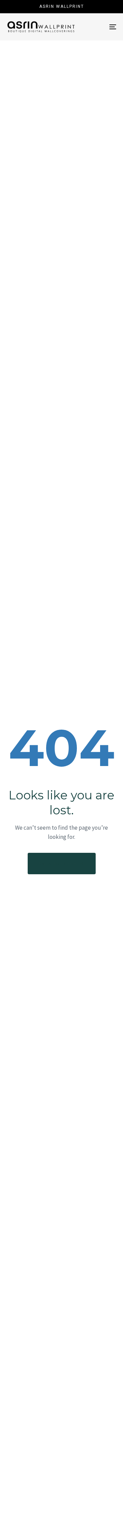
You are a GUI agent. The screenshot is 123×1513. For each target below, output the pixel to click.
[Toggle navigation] (98, 26)
